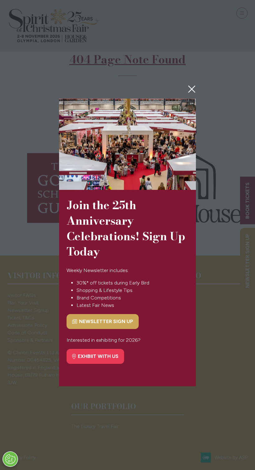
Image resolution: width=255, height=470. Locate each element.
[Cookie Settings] (10, 459)
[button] (192, 89)
